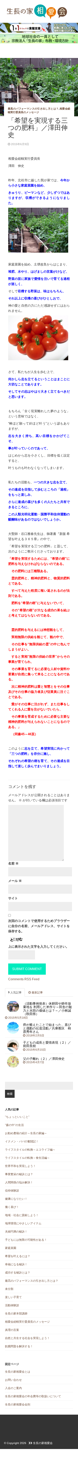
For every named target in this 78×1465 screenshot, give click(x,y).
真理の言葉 (12, 1329)
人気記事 (16, 992)
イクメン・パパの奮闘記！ (22, 1141)
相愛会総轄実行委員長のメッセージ (27, 1321)
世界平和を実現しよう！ (20, 1166)
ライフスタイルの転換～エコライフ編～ (30, 1149)
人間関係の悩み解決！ (19, 1182)
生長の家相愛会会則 (17, 1404)
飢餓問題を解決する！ (19, 1346)
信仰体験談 (12, 1190)
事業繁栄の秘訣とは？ (19, 1174)
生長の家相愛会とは (17, 1371)
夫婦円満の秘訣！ (16, 1231)
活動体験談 (12, 1305)
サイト (13, 898)
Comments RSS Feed (23, 979)
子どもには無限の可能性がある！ (26, 1239)
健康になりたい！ (16, 1198)
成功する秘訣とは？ (17, 1272)
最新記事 (37, 992)
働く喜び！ (12, 1207)
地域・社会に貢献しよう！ (22, 1215)
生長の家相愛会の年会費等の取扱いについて (33, 1396)
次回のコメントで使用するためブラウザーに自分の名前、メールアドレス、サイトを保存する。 (39, 926)
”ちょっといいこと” (17, 1116)
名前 (13, 863)
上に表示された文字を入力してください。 (38, 946)
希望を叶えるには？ (17, 1256)
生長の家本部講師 (16, 1313)
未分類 (9, 1288)
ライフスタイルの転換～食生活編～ (27, 1157)
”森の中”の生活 (14, 1125)
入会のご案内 (13, 1388)
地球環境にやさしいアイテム (23, 1223)
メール (15, 881)
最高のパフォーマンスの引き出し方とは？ (33, 108)
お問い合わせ (13, 1379)
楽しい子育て (13, 1297)
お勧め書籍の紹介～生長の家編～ (26, 1133)
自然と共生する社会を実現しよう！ (27, 1338)
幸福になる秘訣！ (16, 1264)
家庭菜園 (10, 1248)
